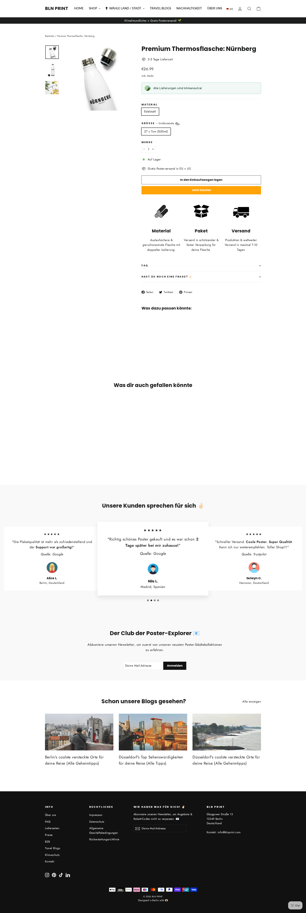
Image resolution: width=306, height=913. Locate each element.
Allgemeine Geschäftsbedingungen (103, 830)
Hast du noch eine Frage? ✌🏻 (166, 276)
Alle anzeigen (251, 701)
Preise (49, 835)
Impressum (95, 815)
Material (149, 104)
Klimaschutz (52, 855)
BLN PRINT (56, 8)
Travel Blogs (52, 848)
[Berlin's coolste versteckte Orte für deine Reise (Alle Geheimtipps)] (79, 732)
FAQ (144, 265)
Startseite (49, 36)
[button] (230, 9)
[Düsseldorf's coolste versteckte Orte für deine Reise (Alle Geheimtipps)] (226, 732)
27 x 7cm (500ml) (156, 131)
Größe (158, 123)
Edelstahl (150, 111)
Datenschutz (96, 822)
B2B (47, 842)
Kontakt (49, 861)
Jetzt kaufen (201, 190)
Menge (147, 142)
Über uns (50, 815)
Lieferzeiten (52, 828)
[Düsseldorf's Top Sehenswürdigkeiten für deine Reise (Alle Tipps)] (153, 732)
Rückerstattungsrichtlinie (104, 839)
